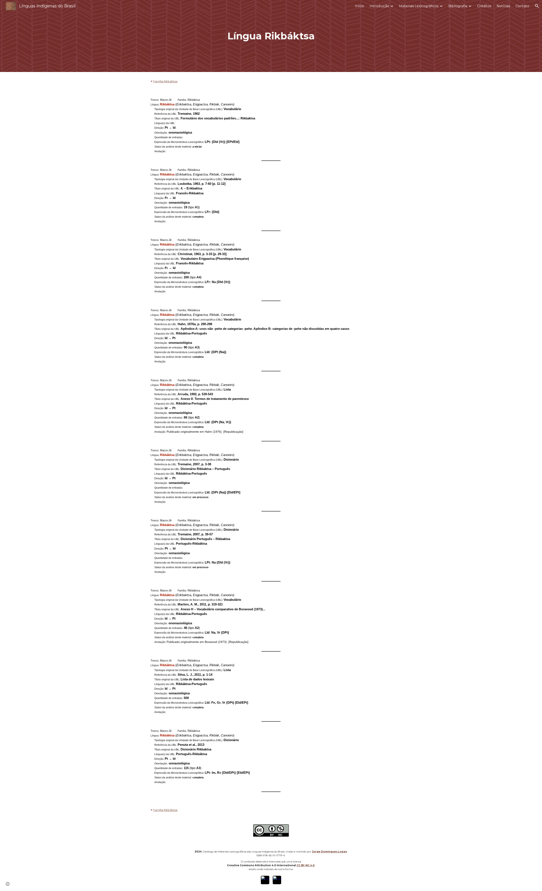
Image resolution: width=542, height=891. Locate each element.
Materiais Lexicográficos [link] (418, 6)
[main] (271, 36)
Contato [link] (522, 6)
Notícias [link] (503, 6)
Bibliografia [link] (457, 6)
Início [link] (359, 6)
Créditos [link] (484, 6)
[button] (537, 6)
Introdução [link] (379, 6)
